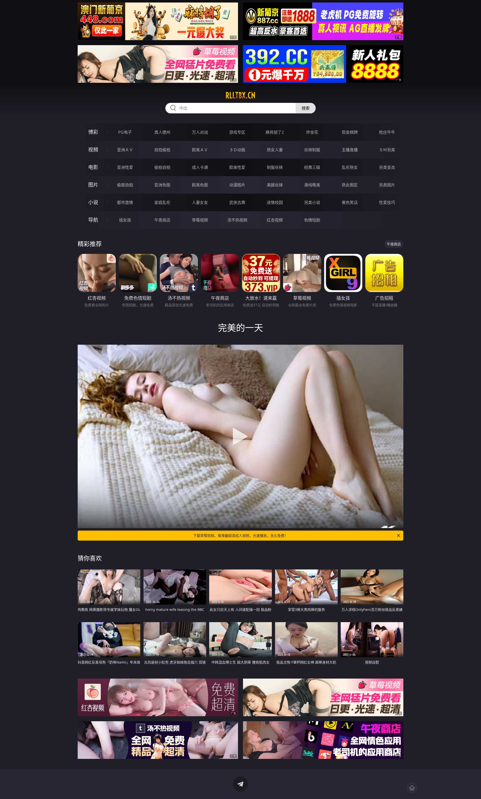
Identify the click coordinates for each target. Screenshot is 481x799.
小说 (93, 202)
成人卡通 (200, 167)
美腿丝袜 (275, 185)
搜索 (306, 108)
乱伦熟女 (350, 167)
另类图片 (387, 185)
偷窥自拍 (125, 185)
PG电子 (125, 132)
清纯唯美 (312, 185)
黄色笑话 (350, 202)
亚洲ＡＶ (125, 150)
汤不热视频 (237, 220)
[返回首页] (412, 788)
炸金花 (312, 132)
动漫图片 (237, 185)
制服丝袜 (275, 167)
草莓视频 (200, 220)
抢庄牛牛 (387, 132)
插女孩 (125, 220)
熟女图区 (350, 185)
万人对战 (200, 132)
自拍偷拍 (162, 150)
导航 (93, 219)
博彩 (93, 132)
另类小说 (312, 202)
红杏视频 (275, 220)
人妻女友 (200, 202)
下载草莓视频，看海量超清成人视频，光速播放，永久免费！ (240, 535)
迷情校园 (275, 202)
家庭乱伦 (162, 202)
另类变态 (387, 167)
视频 (93, 149)
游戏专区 (237, 132)
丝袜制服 (312, 150)
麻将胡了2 (275, 132)
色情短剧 (312, 220)
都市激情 (125, 202)
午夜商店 (162, 220)
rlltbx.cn (240, 95)
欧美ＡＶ (200, 150)
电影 (93, 167)
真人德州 (162, 132)
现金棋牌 (350, 132)
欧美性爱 (237, 167)
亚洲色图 (162, 185)
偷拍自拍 (162, 167)
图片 (93, 184)
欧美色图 (200, 185)
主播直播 (350, 150)
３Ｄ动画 (237, 150)
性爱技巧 (387, 202)
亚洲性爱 (125, 167)
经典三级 (312, 167)
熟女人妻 (275, 150)
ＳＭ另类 (387, 150)
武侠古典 (237, 202)
